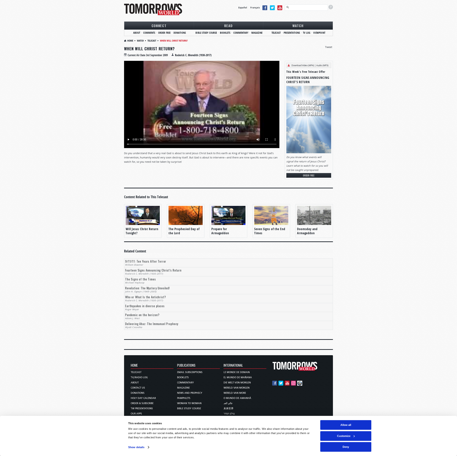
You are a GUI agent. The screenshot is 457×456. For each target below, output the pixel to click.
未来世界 (228, 408)
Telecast (276, 33)
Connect (159, 25)
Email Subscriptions (189, 372)
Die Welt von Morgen (237, 382)
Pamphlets (183, 398)
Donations (180, 33)
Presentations (292, 33)
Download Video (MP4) (303, 65)
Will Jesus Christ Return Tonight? (142, 231)
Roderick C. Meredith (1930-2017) (193, 55)
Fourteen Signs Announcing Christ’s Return (307, 79)
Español (242, 7)
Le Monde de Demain (237, 372)
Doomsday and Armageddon (307, 231)
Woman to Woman (189, 403)
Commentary (240, 33)
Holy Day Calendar (143, 398)
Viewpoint (319, 33)
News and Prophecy (189, 392)
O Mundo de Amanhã (237, 398)
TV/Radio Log (139, 377)
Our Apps (136, 413)
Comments (149, 33)
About (136, 33)
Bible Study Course (206, 33)
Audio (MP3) (322, 65)
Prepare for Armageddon (220, 231)
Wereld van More (235, 392)
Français (255, 7)
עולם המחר (229, 413)
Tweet (328, 47)
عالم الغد (228, 403)
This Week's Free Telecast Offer (305, 72)
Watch (298, 25)
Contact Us (138, 387)
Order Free (164, 33)
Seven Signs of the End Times (269, 231)
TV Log (306, 33)
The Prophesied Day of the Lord (184, 231)
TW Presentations (142, 408)
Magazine (256, 33)
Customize (343, 435)
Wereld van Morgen (237, 387)
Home (130, 40)
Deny (346, 446)
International (233, 365)
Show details (136, 447)
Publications (186, 365)
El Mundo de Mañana (238, 377)
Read (228, 25)
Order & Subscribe (142, 403)
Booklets (225, 33)
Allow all (345, 424)
